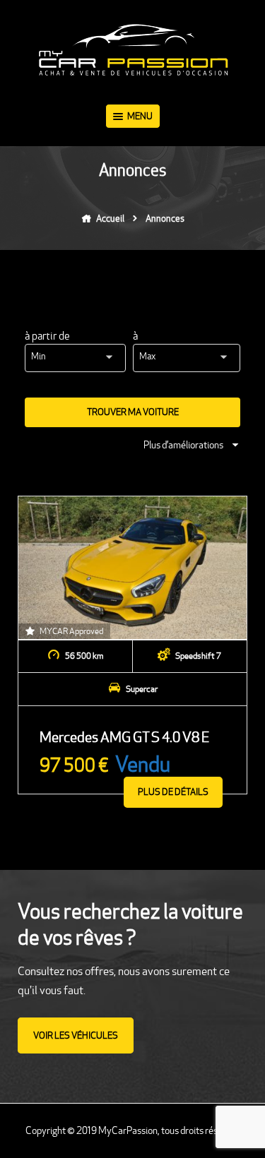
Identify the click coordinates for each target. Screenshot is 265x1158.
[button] (79, 358)
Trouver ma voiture (133, 412)
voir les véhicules (75, 1035)
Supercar (142, 689)
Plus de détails (173, 792)
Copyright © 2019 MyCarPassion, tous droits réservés (132, 1130)
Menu (140, 116)
